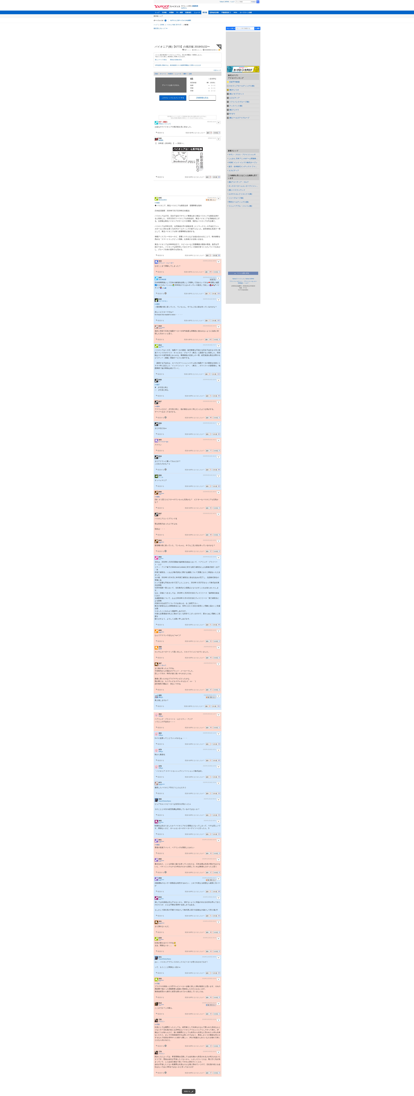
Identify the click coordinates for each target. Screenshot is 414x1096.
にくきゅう (162, 665)
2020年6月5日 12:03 (210, 646)
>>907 (157, 385)
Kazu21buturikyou (165, 801)
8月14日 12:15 (211, 121)
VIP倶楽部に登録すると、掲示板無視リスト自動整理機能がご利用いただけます (178, 65)
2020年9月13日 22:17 (209, 423)
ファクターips (163, 441)
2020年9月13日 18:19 (209, 456)
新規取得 (195, 6)
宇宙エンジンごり (165, 124)
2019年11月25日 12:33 (209, 978)
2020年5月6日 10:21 (210, 695)
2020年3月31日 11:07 (209, 714)
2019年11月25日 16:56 (209, 957)
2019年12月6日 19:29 (209, 897)
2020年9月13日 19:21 (209, 439)
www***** (162, 328)
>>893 (157, 304)
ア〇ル (161, 477)
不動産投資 (225, 12)
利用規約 (240, 283)
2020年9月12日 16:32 (209, 513)
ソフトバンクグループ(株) (239, 102)
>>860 (157, 845)
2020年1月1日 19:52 (210, 820)
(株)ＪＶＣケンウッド (237, 190)
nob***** (161, 841)
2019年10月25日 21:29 (209, 1019)
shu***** (161, 1005)
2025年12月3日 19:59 (209, 261)
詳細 (156, 73)
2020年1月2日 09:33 (210, 799)
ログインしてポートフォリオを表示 (180, 20)
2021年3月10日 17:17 (209, 345)
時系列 (170, 73)
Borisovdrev (163, 200)
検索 (257, 1)
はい (209, 132)
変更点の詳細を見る (176, 59)
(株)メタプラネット (236, 94)
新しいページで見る (161, 59)
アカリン (162, 1021)
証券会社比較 (214, 12)
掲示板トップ (158, 16)
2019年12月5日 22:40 (209, 921)
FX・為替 (179, 12)
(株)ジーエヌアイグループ (239, 118)
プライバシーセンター (250, 281)
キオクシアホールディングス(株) (241, 86)
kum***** (161, 923)
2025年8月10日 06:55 (209, 277)
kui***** (161, 559)
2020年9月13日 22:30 (209, 379)
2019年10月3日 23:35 (209, 1051)
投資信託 (188, 12)
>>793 (157, 1024)
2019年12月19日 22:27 (209, 878)
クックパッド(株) (235, 106)
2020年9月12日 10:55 (209, 540)
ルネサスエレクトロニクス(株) (240, 194)
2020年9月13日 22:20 (209, 401)
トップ (157, 12)
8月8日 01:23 (212, 138)
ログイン (184, 8)
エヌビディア (234, 98)
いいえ (217, 132)
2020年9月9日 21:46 (210, 630)
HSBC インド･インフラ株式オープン (243, 162)
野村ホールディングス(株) (239, 202)
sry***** (161, 822)
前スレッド (217, 70)
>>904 (157, 406)
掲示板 (205, 12)
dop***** (161, 632)
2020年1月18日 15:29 (209, 782)
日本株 (164, 12)
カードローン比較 (246, 12)
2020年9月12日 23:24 (209, 475)
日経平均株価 (234, 82)
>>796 (157, 984)
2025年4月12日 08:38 (209, 299)
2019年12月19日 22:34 (209, 859)
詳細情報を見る (202, 98)
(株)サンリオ (234, 90)
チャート (163, 73)
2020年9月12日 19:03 (209, 491)
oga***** (161, 493)
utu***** (161, 347)
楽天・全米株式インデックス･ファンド (244, 166)
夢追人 (161, 697)
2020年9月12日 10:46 (209, 557)
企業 (190, 73)
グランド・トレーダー (166, 263)
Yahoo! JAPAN (224, 1)
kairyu (254, 1)
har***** (161, 980)
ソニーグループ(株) (236, 198)
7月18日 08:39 (211, 197)
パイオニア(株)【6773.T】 (174, 24)
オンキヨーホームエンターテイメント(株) (244, 186)
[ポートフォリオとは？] (165, 20)
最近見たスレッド (160, 28)
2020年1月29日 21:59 (209, 766)
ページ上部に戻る (243, 273)
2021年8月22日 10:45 (209, 326)
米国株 (171, 12)
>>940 (157, 203)
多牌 (160, 648)
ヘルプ (232, 1)
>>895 (157, 497)
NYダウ (232, 114)
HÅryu (161, 716)
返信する (161, 133)
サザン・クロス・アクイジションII (242, 154)
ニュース (197, 12)
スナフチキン (163, 301)
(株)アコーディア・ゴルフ (239, 182)
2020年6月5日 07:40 (210, 663)
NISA (235, 12)
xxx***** (161, 899)
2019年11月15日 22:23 (209, 1003)
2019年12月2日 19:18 (209, 938)
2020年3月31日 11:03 (209, 733)
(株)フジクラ (234, 110)
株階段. (161, 140)
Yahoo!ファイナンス (238, 279)
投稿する (187, 1091)
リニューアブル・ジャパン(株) (240, 206)
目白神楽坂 (162, 279)
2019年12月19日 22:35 (209, 839)
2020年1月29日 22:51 (209, 749)
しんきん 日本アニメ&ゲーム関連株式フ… (244, 158)
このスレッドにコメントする (173, 98)
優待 (184, 73)
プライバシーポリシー (236, 281)
